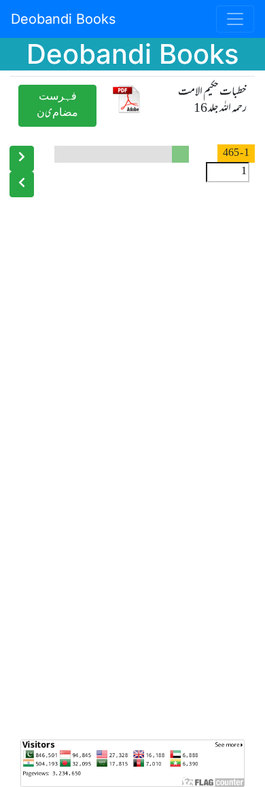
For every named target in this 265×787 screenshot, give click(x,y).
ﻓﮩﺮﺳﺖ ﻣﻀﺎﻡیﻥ (57, 105)
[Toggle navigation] (235, 19)
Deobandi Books (63, 19)
